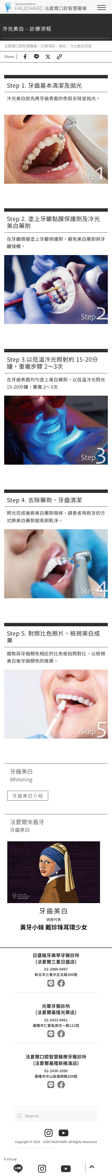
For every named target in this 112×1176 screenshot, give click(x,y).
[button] (101, 7)
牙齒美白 (53, 910)
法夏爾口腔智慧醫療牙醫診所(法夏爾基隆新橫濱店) (56, 1059)
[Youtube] (63, 1132)
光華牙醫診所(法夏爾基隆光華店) (56, 1009)
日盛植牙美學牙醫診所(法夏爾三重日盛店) (56, 958)
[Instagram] (48, 1132)
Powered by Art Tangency (34, 1147)
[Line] (51, 983)
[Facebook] (61, 983)
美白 (62, 46)
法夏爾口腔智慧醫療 (20, 46)
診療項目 (48, 46)
